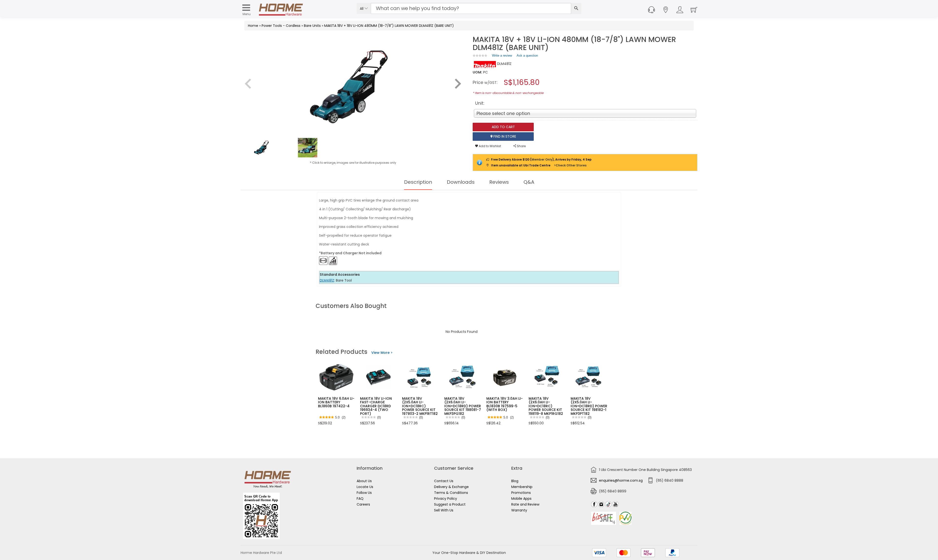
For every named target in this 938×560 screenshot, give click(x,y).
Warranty (519, 510)
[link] (480, 55)
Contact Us (443, 481)
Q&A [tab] (528, 182)
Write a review (502, 57)
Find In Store (504, 136)
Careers (363, 504)
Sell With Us (443, 510)
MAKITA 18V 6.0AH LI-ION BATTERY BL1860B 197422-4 (336, 402)
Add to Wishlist (489, 146)
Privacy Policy (445, 498)
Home (253, 25)
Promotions (521, 492)
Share (521, 146)
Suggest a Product (450, 504)
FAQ (360, 498)
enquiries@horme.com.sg (621, 480)
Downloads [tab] (461, 182)
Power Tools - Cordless (281, 25)
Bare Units (312, 25)
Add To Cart (503, 126)
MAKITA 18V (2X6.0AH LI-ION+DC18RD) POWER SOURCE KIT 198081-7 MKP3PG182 (462, 406)
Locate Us (365, 486)
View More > (382, 352)
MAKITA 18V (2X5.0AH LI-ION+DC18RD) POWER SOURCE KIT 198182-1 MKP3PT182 (589, 406)
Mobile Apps (521, 498)
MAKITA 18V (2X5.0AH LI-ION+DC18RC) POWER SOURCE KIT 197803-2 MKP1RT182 (420, 406)
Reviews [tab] (499, 182)
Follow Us (364, 492)
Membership (522, 486)
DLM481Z (327, 280)
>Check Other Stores (570, 165)
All (362, 8)
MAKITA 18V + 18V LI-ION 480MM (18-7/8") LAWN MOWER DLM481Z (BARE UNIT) (389, 25)
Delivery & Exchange (451, 486)
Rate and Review (525, 504)
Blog (514, 481)
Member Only (542, 159)
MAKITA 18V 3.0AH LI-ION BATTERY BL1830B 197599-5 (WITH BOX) (504, 404)
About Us (364, 481)
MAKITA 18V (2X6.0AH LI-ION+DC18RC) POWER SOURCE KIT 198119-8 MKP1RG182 (546, 406)
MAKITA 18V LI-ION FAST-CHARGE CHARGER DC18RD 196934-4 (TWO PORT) (376, 406)
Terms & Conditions (451, 492)
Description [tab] (418, 182)
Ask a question (527, 55)
